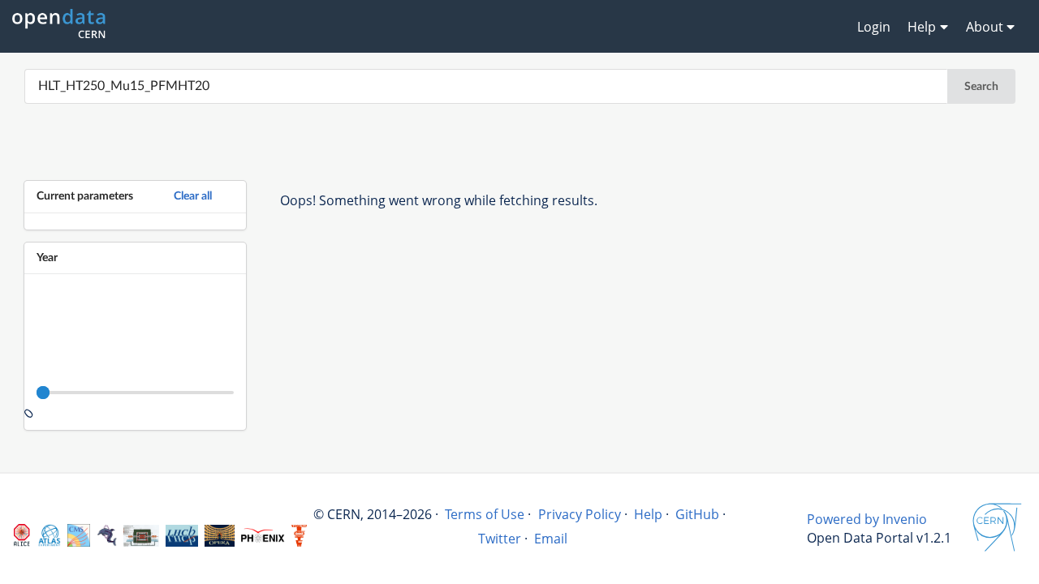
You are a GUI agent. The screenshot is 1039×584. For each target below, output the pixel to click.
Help (648, 514)
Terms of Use (484, 514)
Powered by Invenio (867, 519)
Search (981, 86)
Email (550, 539)
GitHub (697, 514)
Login (873, 27)
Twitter (499, 539)
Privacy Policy (579, 514)
